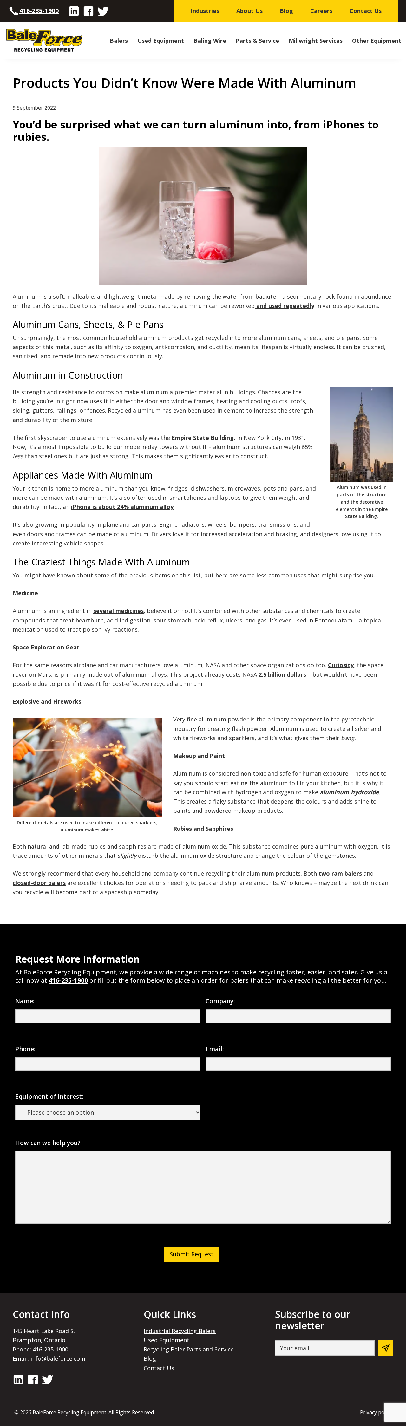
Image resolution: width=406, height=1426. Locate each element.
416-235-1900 (39, 11)
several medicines (118, 611)
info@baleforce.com (57, 1358)
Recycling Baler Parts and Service (189, 1349)
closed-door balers (39, 883)
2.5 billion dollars (282, 674)
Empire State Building (202, 437)
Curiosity (341, 665)
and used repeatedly (284, 305)
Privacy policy (376, 1412)
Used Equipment (166, 1340)
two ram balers (340, 873)
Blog (150, 1358)
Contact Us (159, 1368)
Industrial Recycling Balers (180, 1331)
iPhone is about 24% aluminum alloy (122, 507)
